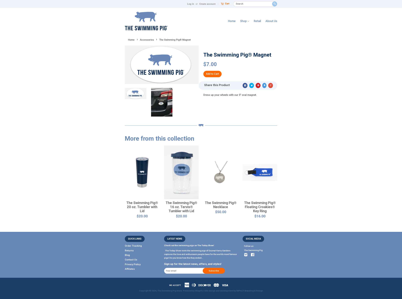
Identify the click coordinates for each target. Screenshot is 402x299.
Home (232, 21)
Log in (190, 3)
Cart (226, 3)
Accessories (147, 39)
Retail (257, 21)
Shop (243, 21)
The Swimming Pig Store (170, 290)
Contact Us (131, 259)
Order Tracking (133, 245)
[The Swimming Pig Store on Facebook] (252, 255)
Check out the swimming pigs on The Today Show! (189, 245)
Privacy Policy (133, 264)
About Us (271, 21)
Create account (207, 3)
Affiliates (130, 269)
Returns (129, 250)
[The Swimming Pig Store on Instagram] (245, 255)
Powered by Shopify (193, 290)
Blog (127, 255)
